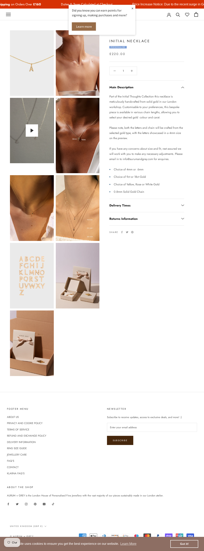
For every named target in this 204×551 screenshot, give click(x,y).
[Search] (178, 14)
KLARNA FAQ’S (16, 473)
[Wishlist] (187, 14)
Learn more (84, 26)
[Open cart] (196, 14)
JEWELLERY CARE (17, 455)
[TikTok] (53, 504)
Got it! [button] (184, 543)
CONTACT (13, 467)
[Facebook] (122, 232)
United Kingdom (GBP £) (26, 526)
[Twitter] (127, 232)
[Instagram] (26, 504)
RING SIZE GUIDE (17, 448)
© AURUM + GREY (22, 536)
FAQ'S (10, 461)
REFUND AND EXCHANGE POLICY (26, 436)
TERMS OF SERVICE (18, 429)
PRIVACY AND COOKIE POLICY (24, 423)
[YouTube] (44, 504)
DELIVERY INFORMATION (21, 442)
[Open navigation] (8, 14)
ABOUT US (13, 417)
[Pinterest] (132, 232)
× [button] (132, 8)
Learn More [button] (128, 543)
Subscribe (120, 440)
